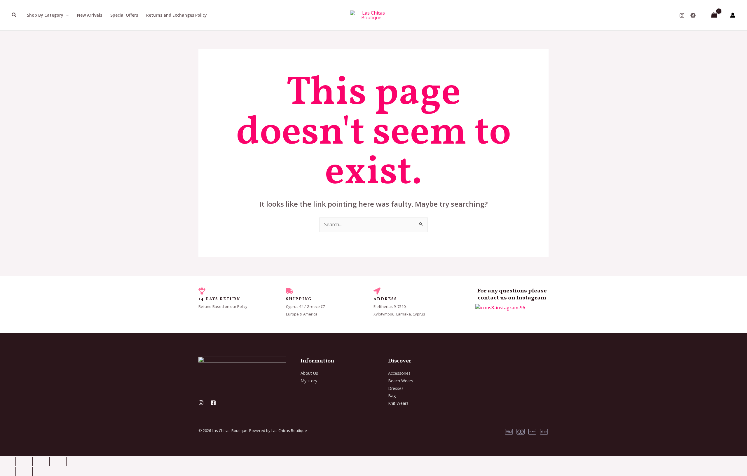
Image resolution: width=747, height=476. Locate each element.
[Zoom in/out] (8, 461)
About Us (309, 373)
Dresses (396, 388)
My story (309, 380)
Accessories (399, 373)
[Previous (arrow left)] (8, 471)
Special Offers (124, 15)
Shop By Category (45, 15)
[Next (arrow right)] (25, 471)
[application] (66, 15)
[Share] (42, 461)
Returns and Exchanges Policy (176, 15)
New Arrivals (89, 15)
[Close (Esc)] (59, 461)
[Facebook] (693, 15)
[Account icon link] (732, 15)
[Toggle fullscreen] (25, 461)
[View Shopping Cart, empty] (714, 15)
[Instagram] (682, 15)
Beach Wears (400, 380)
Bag (392, 395)
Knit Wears (398, 403)
